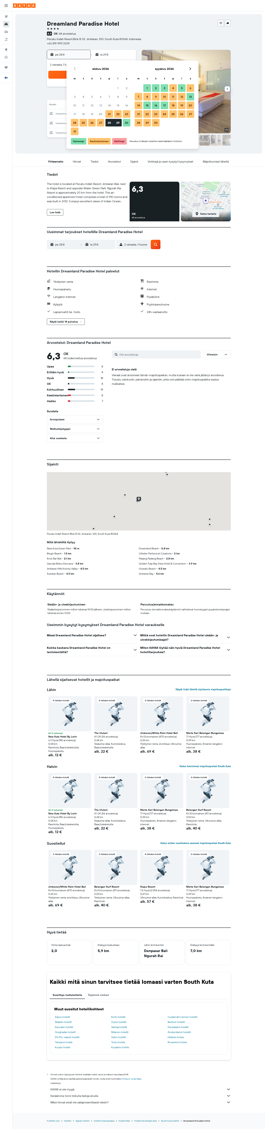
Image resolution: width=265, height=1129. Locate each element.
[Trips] (6, 67)
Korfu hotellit (118, 1017)
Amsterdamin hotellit (179, 1032)
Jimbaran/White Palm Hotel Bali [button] (159, 733)
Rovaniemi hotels (177, 1042)
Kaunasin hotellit (64, 1027)
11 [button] (83, 105)
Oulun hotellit (118, 1022)
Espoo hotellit (62, 1017)
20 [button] (100, 114)
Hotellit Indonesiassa (104, 1120)
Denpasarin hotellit (178, 1027)
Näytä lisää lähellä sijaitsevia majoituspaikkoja (203, 689)
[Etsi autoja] (6, 31)
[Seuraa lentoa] (6, 57)
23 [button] (126, 114)
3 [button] (75, 97)
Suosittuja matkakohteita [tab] (67, 995)
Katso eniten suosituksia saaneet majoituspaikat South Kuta (195, 843)
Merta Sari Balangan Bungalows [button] (205, 733)
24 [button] (74, 122)
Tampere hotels (63, 1042)
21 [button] (109, 114)
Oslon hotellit (118, 1037)
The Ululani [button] (101, 733)
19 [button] (92, 114)
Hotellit (67, 1120)
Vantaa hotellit (119, 1027)
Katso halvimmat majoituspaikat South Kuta (205, 766)
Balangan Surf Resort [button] (198, 809)
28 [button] (109, 122)
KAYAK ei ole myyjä (62, 1089)
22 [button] (118, 114)
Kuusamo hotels (120, 1047)
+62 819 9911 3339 (58, 43)
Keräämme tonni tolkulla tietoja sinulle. (74, 1096)
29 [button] (118, 122)
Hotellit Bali (124, 1120)
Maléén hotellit (63, 1022)
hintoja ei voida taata (131, 1078)
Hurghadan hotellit (65, 1032)
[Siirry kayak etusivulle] (24, 5)
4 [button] (83, 97)
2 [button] (126, 88)
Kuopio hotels (62, 1047)
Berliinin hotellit (176, 1022)
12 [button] (92, 105)
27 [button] (100, 122)
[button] (6, 6)
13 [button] (100, 105)
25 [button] (83, 122)
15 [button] (118, 105)
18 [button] (83, 114)
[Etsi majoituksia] (6, 24)
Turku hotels (118, 1042)
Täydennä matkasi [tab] (98, 995)
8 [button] (118, 97)
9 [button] (126, 97)
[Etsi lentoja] (6, 16)
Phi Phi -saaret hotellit (67, 1037)
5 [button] (92, 97)
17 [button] (74, 114)
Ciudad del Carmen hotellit (182, 1017)
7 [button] (109, 97)
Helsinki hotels (176, 1037)
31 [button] (74, 131)
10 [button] (74, 105)
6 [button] (100, 97)
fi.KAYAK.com (53, 1120)
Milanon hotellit (120, 1032)
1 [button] (117, 88)
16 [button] (126, 105)
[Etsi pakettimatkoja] (6, 39)
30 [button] (126, 122)
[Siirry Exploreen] (6, 49)
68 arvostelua (67, 33)
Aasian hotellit (82, 1120)
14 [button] (109, 105)
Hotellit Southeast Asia (145, 1120)
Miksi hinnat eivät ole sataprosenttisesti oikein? (79, 1102)
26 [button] (92, 122)
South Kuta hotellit (170, 1120)
